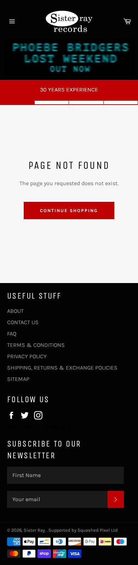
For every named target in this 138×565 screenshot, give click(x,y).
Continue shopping (69, 210)
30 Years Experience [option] (69, 89)
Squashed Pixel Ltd (97, 530)
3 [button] (86, 102)
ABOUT (15, 311)
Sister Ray (34, 530)
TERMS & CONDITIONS (36, 345)
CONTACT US (23, 322)
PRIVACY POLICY (27, 356)
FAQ (11, 333)
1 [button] (17, 102)
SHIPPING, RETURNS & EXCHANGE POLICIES (62, 367)
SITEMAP (18, 379)
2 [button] (52, 102)
